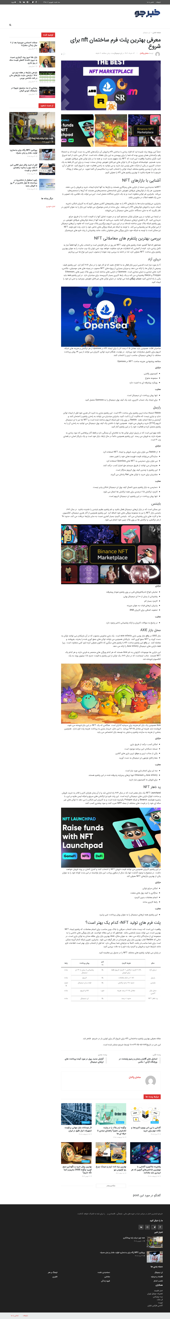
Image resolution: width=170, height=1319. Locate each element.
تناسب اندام (122, 25)
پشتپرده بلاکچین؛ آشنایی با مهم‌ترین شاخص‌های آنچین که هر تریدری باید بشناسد (146, 1169)
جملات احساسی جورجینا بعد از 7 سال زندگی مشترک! (23, 44)
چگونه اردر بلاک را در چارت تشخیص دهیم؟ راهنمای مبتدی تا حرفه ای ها (111, 1130)
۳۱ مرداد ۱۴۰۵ (31, 156)
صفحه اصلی (154, 25)
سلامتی (79, 25)
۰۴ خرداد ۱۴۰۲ (130, 53)
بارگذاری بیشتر (111, 1186)
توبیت (160, 1302)
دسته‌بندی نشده (104, 1272)
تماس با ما (150, 2)
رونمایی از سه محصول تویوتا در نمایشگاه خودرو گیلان (24, 89)
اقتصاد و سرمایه (94, 25)
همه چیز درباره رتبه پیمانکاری (40, 138)
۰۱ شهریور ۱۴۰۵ (47, 142)
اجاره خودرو (50, 206)
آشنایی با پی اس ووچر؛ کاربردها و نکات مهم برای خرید (146, 1129)
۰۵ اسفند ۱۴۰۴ (120, 1173)
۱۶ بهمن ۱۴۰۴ (86, 1176)
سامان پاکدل (144, 53)
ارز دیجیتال (50, 25)
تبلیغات (158, 2)
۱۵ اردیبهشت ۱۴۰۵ (119, 1137)
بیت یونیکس (158, 1296)
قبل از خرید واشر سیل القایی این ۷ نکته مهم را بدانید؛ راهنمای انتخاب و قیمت (23, 167)
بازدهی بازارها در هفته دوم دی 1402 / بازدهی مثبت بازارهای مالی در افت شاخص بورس (23, 75)
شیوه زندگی (65, 25)
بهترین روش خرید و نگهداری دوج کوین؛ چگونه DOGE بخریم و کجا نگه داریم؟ (77, 1169)
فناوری (109, 25)
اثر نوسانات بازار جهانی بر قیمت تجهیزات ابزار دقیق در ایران (78, 1129)
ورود (13, 2)
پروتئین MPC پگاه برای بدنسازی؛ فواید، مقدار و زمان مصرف (23, 152)
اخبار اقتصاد (158, 1290)
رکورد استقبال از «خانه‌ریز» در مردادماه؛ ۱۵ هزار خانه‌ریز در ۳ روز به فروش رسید (23, 183)
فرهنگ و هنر (138, 25)
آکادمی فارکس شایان (155, 1305)
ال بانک (160, 1299)
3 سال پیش (32, 49)
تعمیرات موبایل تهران (155, 1293)
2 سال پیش (32, 66)
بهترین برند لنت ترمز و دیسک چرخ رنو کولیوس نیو (111, 1168)
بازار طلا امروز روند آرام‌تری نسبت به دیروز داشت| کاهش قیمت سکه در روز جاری (23, 60)
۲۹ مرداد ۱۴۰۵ (155, 1134)
